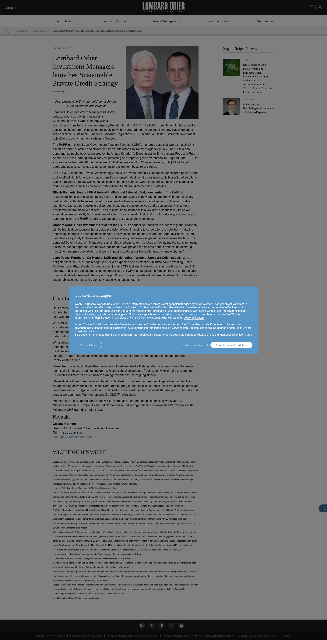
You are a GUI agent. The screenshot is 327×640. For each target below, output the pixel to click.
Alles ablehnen (88, 345)
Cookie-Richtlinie (85, 331)
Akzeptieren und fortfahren (231, 345)
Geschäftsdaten (194, 317)
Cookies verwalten (192, 345)
